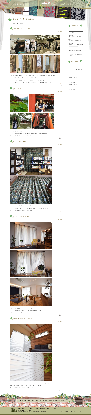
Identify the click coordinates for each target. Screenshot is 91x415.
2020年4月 (75, 72)
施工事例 (45, 400)
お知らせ (50, 400)
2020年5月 (75, 69)
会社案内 (55, 400)
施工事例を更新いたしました (75, 40)
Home (14, 23)
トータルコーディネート (36, 400)
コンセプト (20, 400)
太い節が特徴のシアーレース (75, 36)
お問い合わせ (61, 400)
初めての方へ (27, 400)
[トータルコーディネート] (32, 4)
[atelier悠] (46, 3)
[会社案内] (62, 4)
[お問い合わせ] (70, 4)
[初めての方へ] (21, 4)
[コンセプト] (13, 4)
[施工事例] (55, 4)
